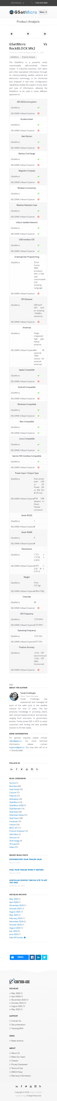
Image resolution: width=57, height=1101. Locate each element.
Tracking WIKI (17, 1028)
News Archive (17, 1041)
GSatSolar (13, 812)
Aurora (12, 783)
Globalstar (13, 799)
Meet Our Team (18, 1057)
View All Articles (16, 937)
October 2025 (15, 908)
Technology (14, 841)
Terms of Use (17, 1068)
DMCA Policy (17, 1072)
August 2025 (14, 912)
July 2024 (13, 931)
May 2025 (13, 915)
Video (11, 847)
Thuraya (13, 844)
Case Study (14, 789)
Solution (13, 837)
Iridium (12, 824)
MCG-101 (13, 828)
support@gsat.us (16, 747)
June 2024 (13, 934)
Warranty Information (21, 1076)
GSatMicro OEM (16, 805)
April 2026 (13, 902)
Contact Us (16, 1021)
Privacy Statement (19, 1064)
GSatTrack (13, 818)
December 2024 (16, 921)
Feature (12, 796)
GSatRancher (15, 808)
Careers (14, 1060)
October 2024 (15, 925)
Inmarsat (13, 821)
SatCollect (13, 834)
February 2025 (15, 918)
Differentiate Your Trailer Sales (25, 859)
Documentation (18, 1024)
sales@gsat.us (15, 741)
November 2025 (16, 905)
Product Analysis (28, 57)
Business (13, 786)
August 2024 (14, 928)
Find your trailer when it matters (26, 870)
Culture (12, 792)
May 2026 (13, 899)
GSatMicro (15, 57)
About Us (15, 1053)
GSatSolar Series (16, 815)
